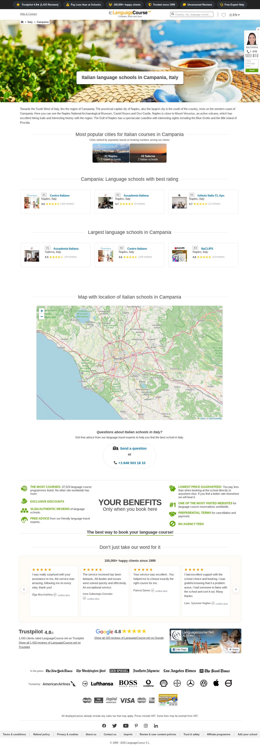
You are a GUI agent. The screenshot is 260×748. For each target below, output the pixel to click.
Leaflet (202, 418)
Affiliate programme (218, 734)
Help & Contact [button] (28, 14)
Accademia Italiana (136, 195)
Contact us (110, 734)
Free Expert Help (234, 4)
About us (91, 734)
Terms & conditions (14, 734)
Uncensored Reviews (199, 4)
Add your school (247, 734)
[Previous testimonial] (24, 589)
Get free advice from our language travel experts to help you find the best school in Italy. (129, 437)
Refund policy (41, 734)
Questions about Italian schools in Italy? (129, 432)
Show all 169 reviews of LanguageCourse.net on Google (129, 637)
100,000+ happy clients (127, 4)
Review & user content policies (158, 734)
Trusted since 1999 (164, 4)
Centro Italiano (59, 195)
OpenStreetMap (215, 418)
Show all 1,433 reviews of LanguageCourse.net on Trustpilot (50, 645)
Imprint (128, 734)
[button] (223, 16)
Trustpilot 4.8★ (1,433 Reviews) (40, 4)
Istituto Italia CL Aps (211, 195)
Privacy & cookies (67, 734)
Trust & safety (191, 734)
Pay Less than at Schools (86, 4)
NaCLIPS (207, 248)
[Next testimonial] (236, 589)
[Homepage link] (22, 22)
